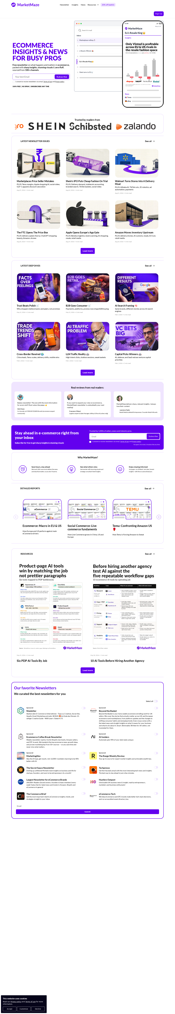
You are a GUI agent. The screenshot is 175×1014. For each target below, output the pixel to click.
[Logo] (13, 5)
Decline (38, 1009)
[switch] (156, 701)
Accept (9, 1009)
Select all (149, 701)
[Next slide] (159, 517)
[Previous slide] (16, 517)
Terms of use (30, 1001)
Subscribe (62, 76)
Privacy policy (16, 1001)
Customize (24, 1009)
